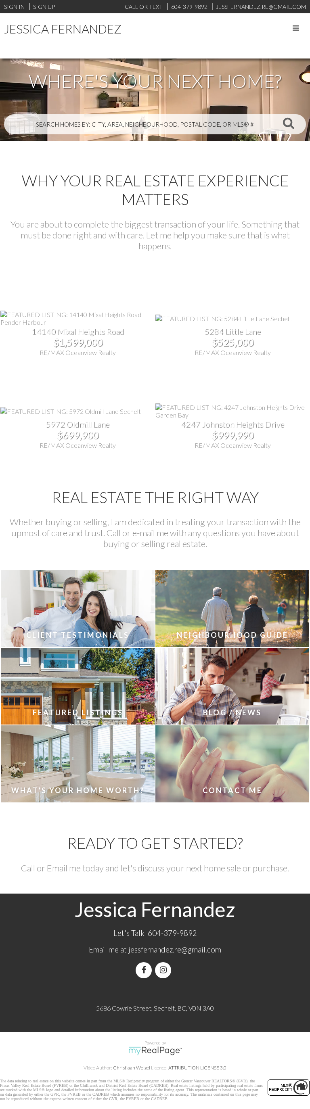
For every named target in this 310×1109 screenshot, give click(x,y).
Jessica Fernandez (62, 28)
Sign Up (44, 6)
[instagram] (164, 970)
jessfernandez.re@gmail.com (174, 949)
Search (289, 123)
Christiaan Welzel (131, 1068)
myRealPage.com (155, 1051)
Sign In (14, 6)
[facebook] (145, 970)
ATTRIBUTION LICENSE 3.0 (197, 1068)
